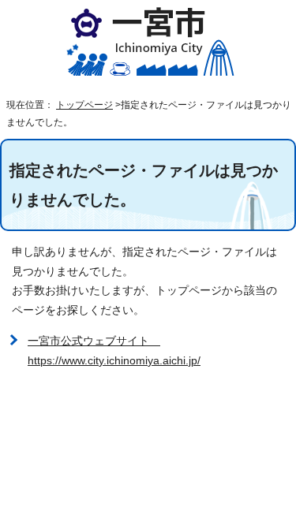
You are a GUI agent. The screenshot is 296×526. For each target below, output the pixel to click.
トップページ (84, 104)
